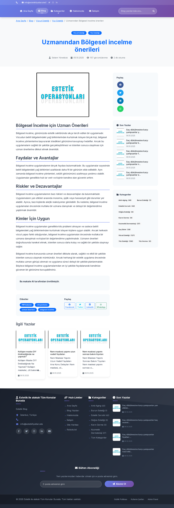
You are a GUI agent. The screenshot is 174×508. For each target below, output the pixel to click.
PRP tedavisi (27, 305)
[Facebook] (19, 431)
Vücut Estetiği (42, 20)
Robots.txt (72, 429)
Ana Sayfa (28, 11)
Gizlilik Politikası (120, 499)
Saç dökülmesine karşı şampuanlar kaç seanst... (140, 421)
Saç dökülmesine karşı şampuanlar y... (137, 130)
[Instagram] (34, 431)
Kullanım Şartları (137, 499)
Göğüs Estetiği (126, 212)
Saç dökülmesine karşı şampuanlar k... (137, 141)
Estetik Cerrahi (127, 206)
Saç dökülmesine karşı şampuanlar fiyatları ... (138, 435)
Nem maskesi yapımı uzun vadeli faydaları (62, 352)
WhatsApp (101, 307)
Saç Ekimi (124, 229)
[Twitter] (26, 431)
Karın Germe (125, 218)
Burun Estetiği (144, 200)
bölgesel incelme (47, 310)
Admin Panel (153, 499)
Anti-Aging (125, 200)
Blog (43, 10)
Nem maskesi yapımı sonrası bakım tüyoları (93, 352)
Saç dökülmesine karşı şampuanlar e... (137, 173)
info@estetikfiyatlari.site (35, 2)
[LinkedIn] (42, 431)
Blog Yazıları (73, 410)
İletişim (95, 11)
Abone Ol (121, 484)
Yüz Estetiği (57, 20)
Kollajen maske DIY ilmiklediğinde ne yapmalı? (27, 354)
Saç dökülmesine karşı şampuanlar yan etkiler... (140, 406)
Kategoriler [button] (59, 11)
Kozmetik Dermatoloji (129, 224)
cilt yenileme (42, 305)
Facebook (69, 307)
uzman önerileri (28, 310)
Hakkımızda (78, 11)
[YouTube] (49, 431)
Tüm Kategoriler (99, 437)
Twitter (80, 307)
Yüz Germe (145, 241)
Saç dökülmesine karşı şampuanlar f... (137, 152)
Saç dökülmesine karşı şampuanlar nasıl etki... (138, 450)
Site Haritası (72, 425)
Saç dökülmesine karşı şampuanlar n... (137, 162)
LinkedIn (89, 307)
